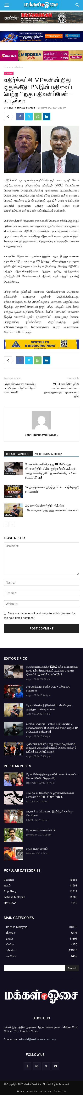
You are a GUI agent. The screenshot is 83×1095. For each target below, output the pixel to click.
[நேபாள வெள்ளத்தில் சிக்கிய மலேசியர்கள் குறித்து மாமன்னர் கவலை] (13, 510)
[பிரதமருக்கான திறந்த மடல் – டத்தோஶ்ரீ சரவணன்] (13, 491)
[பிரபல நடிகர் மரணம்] (13, 853)
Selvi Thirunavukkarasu (21, 107)
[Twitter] (29, 116)
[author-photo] (41, 429)
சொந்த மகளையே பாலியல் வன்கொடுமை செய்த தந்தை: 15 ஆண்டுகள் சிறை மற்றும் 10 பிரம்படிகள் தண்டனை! (52, 727)
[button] (6, 5)
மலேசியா (18, 67)
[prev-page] (6, 524)
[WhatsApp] (38, 116)
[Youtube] (55, 1066)
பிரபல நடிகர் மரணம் (37, 848)
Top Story (10, 473)
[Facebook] (20, 116)
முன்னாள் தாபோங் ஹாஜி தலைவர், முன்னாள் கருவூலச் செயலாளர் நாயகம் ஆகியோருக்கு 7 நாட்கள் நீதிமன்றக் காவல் (51, 747)
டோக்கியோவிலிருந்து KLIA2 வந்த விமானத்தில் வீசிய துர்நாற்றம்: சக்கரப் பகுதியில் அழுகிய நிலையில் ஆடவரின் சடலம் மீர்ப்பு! (52, 670)
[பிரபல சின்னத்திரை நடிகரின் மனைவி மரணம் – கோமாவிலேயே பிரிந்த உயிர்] (13, 779)
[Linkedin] (46, 116)
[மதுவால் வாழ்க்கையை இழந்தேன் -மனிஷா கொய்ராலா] (13, 816)
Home (7, 67)
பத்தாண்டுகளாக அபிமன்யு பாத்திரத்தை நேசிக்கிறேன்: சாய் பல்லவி (20, 388)
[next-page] (12, 524)
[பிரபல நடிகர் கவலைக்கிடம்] (13, 835)
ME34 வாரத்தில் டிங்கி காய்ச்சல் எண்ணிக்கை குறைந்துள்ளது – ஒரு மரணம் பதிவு (61, 390)
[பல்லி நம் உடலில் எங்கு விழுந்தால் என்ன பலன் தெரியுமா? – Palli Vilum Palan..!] (13, 797)
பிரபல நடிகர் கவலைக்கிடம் (40, 830)
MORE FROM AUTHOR (48, 454)
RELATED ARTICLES (18, 454)
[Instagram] (37, 1066)
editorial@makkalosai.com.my (37, 1039)
